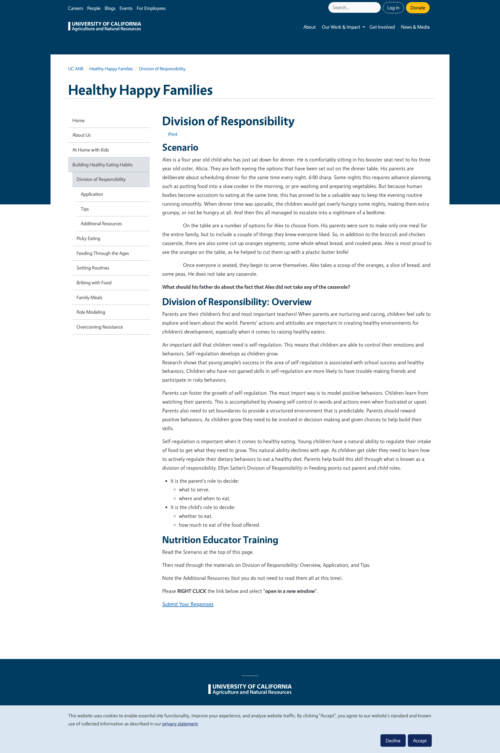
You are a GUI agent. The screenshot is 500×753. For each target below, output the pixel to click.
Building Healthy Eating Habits (102, 164)
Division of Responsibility (101, 179)
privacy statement (180, 723)
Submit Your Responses (188, 604)
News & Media (415, 27)
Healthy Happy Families (111, 68)
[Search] (377, 7)
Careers (75, 8)
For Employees (151, 8)
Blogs (110, 8)
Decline (393, 740)
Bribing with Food (94, 282)
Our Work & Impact (341, 27)
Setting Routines (93, 268)
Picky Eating (88, 238)
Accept (420, 740)
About (309, 27)
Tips (85, 209)
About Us (81, 135)
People (94, 8)
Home (78, 120)
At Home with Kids (90, 150)
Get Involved (382, 27)
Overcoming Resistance (100, 327)
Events (126, 8)
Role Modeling (91, 312)
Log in (393, 7)
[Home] (104, 27)
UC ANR (75, 68)
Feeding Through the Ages (103, 253)
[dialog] (250, 729)
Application (92, 194)
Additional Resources (101, 223)
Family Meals (89, 297)
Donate (417, 7)
